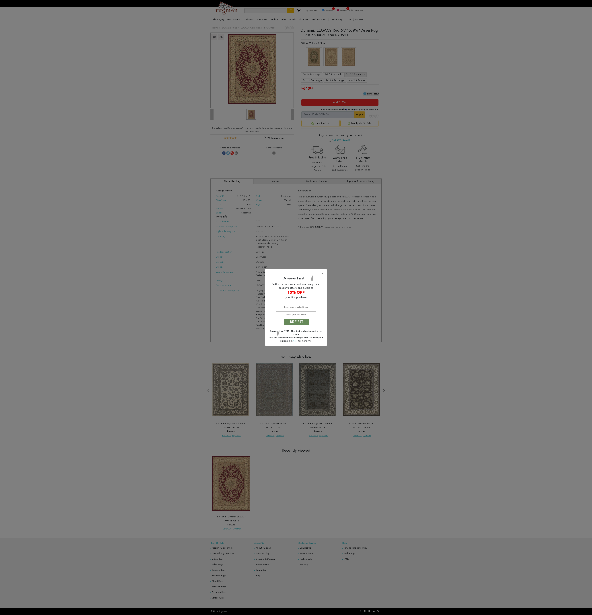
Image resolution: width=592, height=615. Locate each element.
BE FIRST (296, 322)
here (295, 341)
